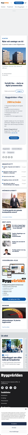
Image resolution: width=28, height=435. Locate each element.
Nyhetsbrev (4, 395)
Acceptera (14, 423)
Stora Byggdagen (19, 7)
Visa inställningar (14, 431)
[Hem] (5, 3)
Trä (4, 152)
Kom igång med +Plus (14, 299)
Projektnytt (10, 7)
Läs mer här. (14, 132)
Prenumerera (4, 400)
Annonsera (4, 403)
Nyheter (3, 7)
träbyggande (10, 152)
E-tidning (3, 398)
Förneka (14, 427)
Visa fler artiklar (5, 327)
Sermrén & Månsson (17, 148)
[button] (26, 409)
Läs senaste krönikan (7, 217)
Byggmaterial (6, 148)
